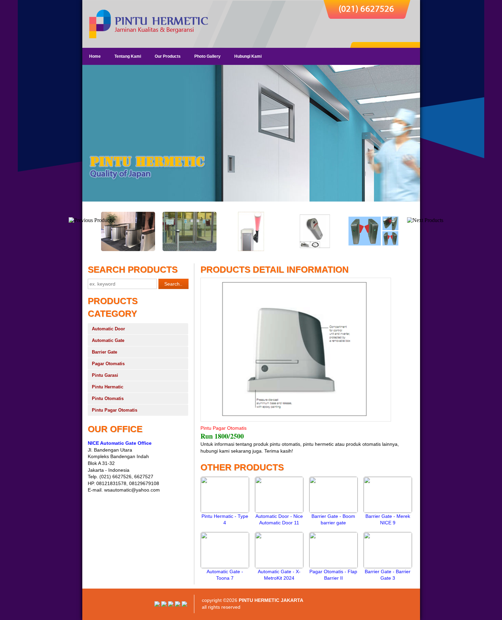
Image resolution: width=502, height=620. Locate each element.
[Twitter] (177, 605)
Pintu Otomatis (108, 398)
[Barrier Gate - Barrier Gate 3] (387, 566)
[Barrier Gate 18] (251, 249)
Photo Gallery (207, 56)
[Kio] (312, 249)
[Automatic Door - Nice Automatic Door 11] (279, 511)
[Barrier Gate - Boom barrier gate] (333, 511)
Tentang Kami (127, 56)
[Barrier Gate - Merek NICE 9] (387, 511)
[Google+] (170, 605)
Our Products (168, 56)
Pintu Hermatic (107, 386)
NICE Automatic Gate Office (120, 443)
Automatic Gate (108, 340)
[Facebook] (184, 605)
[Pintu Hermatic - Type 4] (224, 511)
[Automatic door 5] (189, 249)
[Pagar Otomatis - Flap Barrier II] (333, 566)
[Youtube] (164, 605)
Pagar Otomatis (108, 363)
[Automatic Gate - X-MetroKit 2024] (279, 566)
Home (95, 56)
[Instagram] (157, 605)
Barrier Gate (104, 352)
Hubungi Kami (248, 56)
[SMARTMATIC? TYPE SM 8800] (374, 249)
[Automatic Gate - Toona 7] (224, 566)
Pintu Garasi (105, 375)
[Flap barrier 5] (128, 249)
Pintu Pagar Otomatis (114, 410)
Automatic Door (108, 328)
